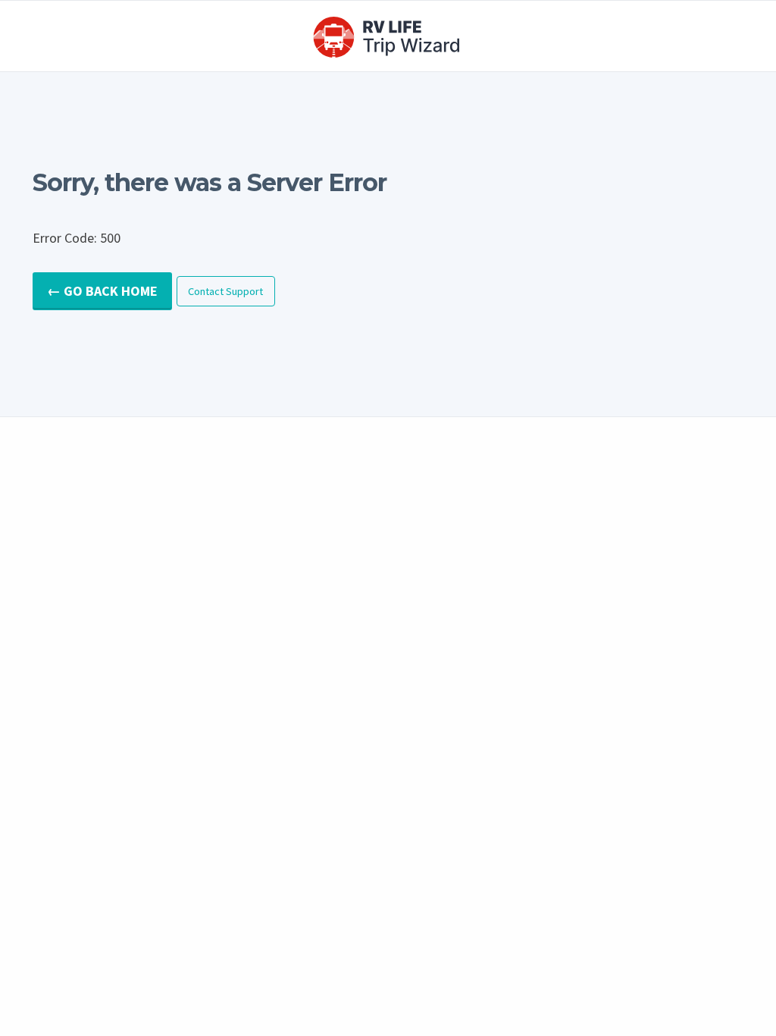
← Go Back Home (102, 291)
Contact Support (225, 291)
